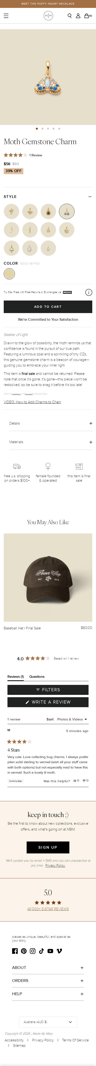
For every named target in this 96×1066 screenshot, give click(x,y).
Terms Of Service (75, 1040)
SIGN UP (47, 847)
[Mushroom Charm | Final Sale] (11, 248)
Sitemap (19, 1045)
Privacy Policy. (55, 865)
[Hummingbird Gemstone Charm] (11, 211)
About (19, 967)
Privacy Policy (43, 1040)
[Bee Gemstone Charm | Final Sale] (30, 211)
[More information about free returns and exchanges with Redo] (88, 292)
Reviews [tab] (15, 677)
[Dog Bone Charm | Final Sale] (11, 230)
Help (17, 993)
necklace (16, 393)
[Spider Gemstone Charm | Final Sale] (48, 211)
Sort (51, 719)
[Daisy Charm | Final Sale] (67, 230)
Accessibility (14, 1040)
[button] (37, 129)
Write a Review (60, 703)
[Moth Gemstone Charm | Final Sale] (67, 211)
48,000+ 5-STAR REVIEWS (48, 909)
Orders (20, 980)
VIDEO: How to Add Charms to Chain (32, 402)
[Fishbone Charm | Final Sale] (30, 230)
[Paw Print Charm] (48, 230)
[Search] (71, 15)
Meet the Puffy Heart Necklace (48, 4)
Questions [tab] (37, 677)
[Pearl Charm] (48, 248)
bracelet (29, 393)
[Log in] (79, 15)
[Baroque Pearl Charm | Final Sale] (30, 248)
